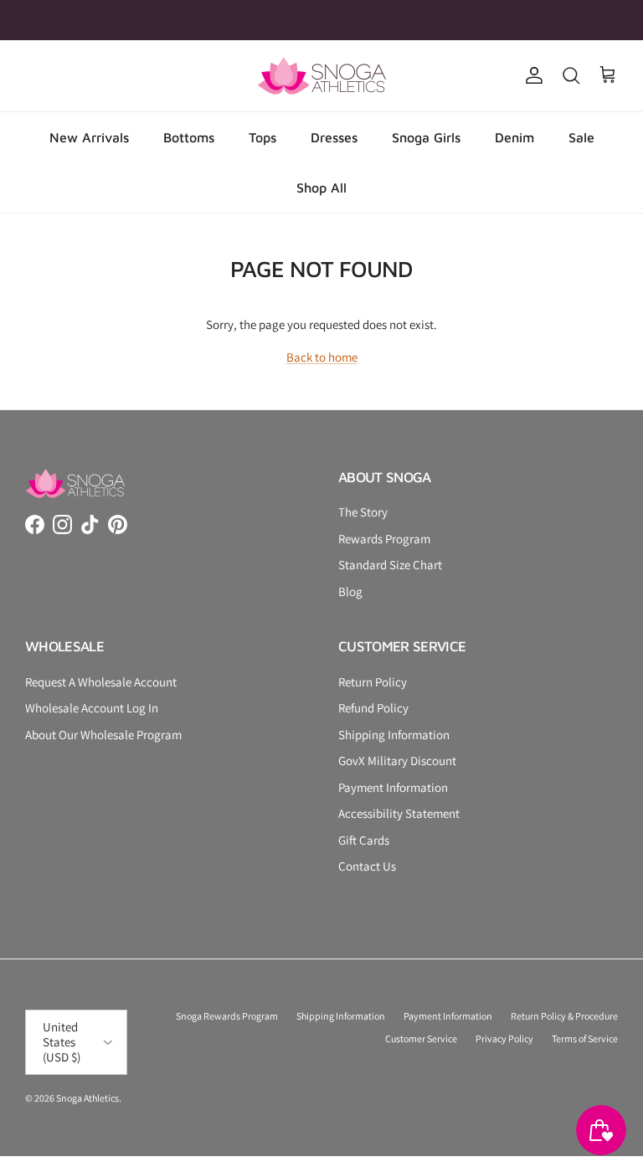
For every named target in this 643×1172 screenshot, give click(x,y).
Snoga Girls (426, 137)
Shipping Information (394, 735)
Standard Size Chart (390, 565)
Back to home (322, 357)
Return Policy (372, 682)
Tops (262, 137)
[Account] (530, 75)
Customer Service (421, 1038)
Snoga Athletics (87, 1098)
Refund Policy (373, 708)
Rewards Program (384, 539)
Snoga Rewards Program (227, 1016)
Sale (581, 137)
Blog (350, 591)
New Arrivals (89, 137)
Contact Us (367, 866)
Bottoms (188, 137)
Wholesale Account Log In (91, 708)
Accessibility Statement (399, 813)
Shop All (321, 187)
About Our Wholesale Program (103, 735)
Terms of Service (585, 1038)
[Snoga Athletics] (322, 76)
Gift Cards (363, 840)
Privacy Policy (504, 1038)
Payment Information (393, 787)
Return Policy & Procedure (564, 1016)
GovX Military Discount (397, 760)
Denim (514, 137)
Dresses (334, 137)
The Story (363, 512)
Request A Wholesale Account (101, 682)
